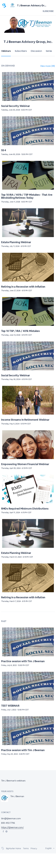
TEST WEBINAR (10, 705)
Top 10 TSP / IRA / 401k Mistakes (20, 331)
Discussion (36, 51)
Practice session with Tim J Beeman (23, 661)
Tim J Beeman (17, 796)
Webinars (6, 51)
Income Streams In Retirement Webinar (25, 419)
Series (49, 51)
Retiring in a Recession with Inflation (23, 286)
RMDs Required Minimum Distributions (25, 508)
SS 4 (3, 150)
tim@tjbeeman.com (11, 818)
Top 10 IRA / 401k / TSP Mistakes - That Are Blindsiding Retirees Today (26, 196)
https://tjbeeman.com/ (12, 827)
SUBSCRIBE (48, 11)
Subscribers (21, 51)
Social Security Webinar (15, 106)
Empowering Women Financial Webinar (25, 464)
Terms (26, 848)
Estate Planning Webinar (16, 242)
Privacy (34, 848)
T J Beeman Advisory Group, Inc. (35, 5)
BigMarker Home (13, 848)
